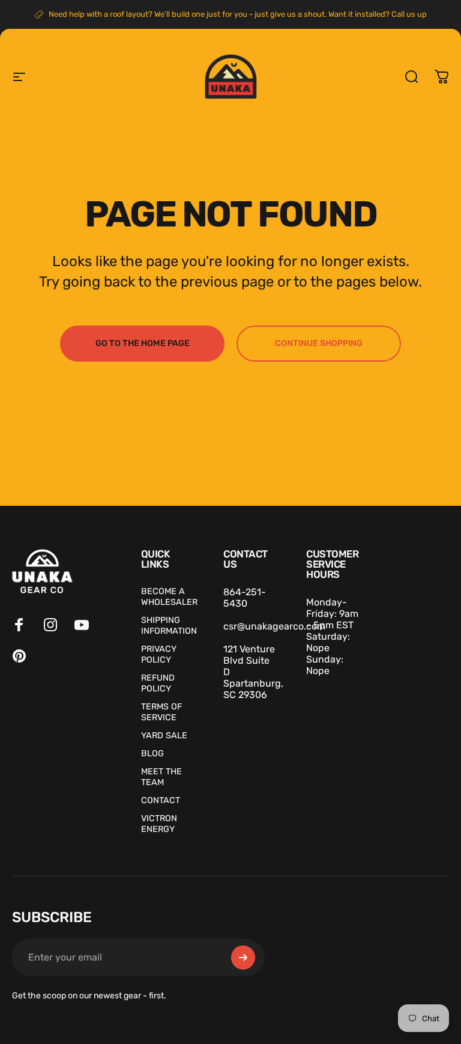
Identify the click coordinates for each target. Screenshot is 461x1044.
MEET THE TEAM (161, 777)
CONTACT (160, 800)
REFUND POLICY (158, 683)
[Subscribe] (243, 957)
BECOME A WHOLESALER (169, 596)
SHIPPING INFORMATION (169, 625)
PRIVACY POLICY (158, 654)
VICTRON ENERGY (159, 823)
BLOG (152, 753)
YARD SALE (164, 735)
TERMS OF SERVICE (161, 712)
